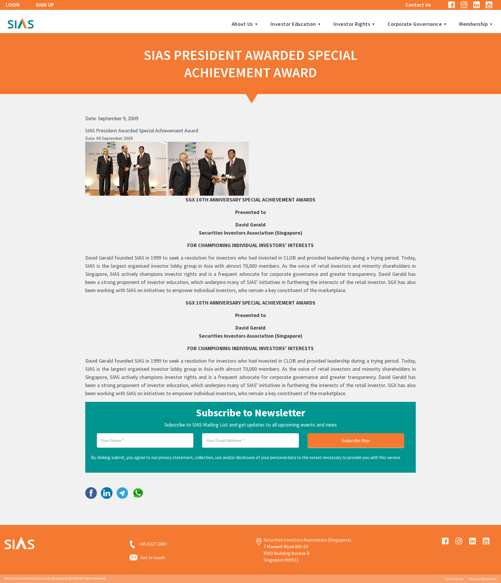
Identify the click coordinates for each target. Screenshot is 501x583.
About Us (242, 24)
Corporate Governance (415, 24)
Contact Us (418, 4)
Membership (473, 24)
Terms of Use (454, 579)
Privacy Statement (483, 579)
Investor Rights (352, 24)
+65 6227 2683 (153, 544)
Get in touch (152, 557)
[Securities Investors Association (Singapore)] (20, 22)
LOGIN (13, 4)
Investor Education (293, 24)
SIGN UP (45, 4)
